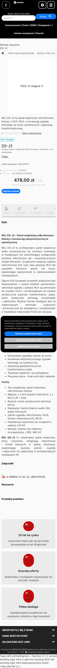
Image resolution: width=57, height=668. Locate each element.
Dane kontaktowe (15, 635)
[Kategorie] (51, 5)
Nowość (40, 33)
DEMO (33, 25)
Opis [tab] (6, 213)
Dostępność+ (44, 25)
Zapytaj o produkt (11, 191)
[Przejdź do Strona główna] (2, 53)
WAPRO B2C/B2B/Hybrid (22, 649)
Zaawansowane (13, 25)
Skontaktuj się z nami (17, 630)
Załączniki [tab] (19, 213)
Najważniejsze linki (16, 641)
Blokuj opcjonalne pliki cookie (28, 340)
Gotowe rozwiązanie (24, 33)
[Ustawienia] (42, 5)
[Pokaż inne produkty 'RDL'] (5, 157)
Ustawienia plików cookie (38, 652)
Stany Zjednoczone (31, 133)
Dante (25, 25)
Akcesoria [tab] (35, 213)
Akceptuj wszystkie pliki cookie (28, 334)
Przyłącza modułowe (21, 53)
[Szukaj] (46, 16)
